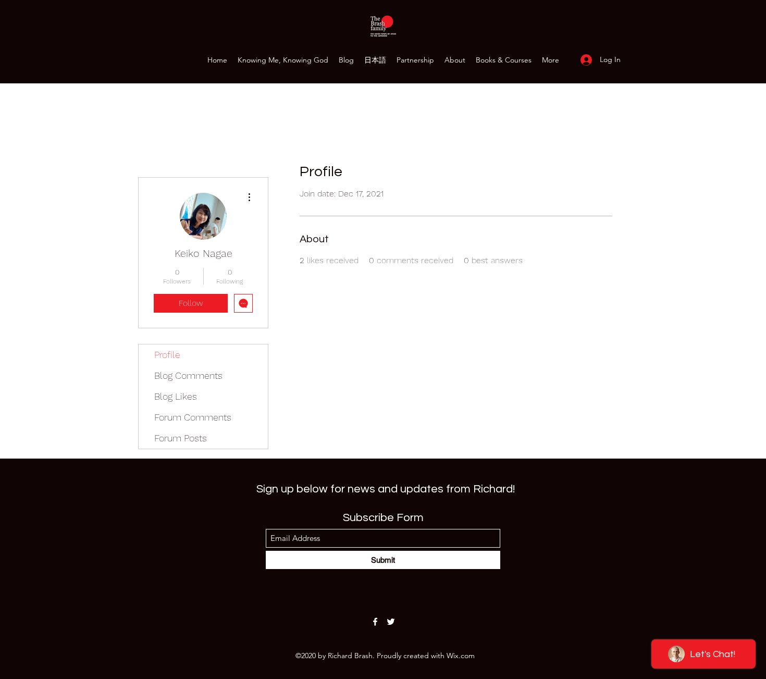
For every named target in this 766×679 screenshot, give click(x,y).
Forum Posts (180, 438)
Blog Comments (188, 375)
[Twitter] (391, 621)
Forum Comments (192, 417)
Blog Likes (175, 396)
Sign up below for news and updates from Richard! (385, 489)
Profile (167, 354)
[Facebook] (375, 621)
